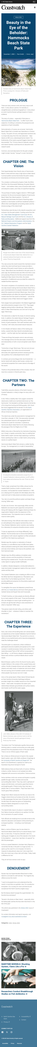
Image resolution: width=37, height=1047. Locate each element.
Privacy (12, 1043)
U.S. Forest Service (12, 590)
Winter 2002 (24, 908)
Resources (19, 1043)
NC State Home (7, 2)
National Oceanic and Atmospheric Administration (16, 221)
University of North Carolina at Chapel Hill (16, 760)
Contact (23, 1020)
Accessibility (5, 1043)
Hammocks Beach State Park (10, 120)
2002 (10, 923)
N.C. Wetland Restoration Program (11, 223)
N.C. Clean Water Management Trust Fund (14, 214)
